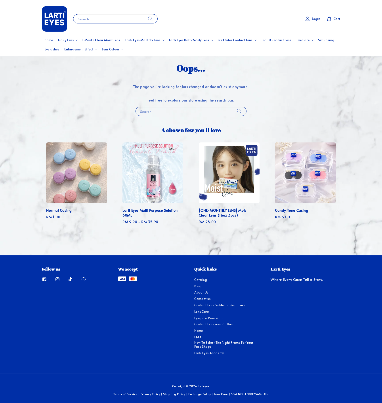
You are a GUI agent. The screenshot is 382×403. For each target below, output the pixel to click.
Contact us (202, 299)
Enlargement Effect (78, 49)
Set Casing (326, 40)
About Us (201, 292)
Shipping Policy (174, 394)
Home (48, 40)
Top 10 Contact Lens (276, 40)
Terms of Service (125, 394)
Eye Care (302, 40)
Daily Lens (66, 40)
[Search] (150, 18)
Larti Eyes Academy (209, 353)
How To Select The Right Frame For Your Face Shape (223, 344)
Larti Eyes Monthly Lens (142, 40)
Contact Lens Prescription (213, 324)
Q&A (198, 337)
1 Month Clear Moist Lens (101, 40)
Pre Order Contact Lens (235, 40)
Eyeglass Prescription (210, 318)
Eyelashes (51, 49)
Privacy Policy (150, 394)
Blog (197, 286)
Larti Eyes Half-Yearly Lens (189, 40)
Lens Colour (110, 49)
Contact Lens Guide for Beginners (219, 305)
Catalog (200, 280)
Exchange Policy (199, 394)
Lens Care (201, 311)
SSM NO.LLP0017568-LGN (250, 394)
